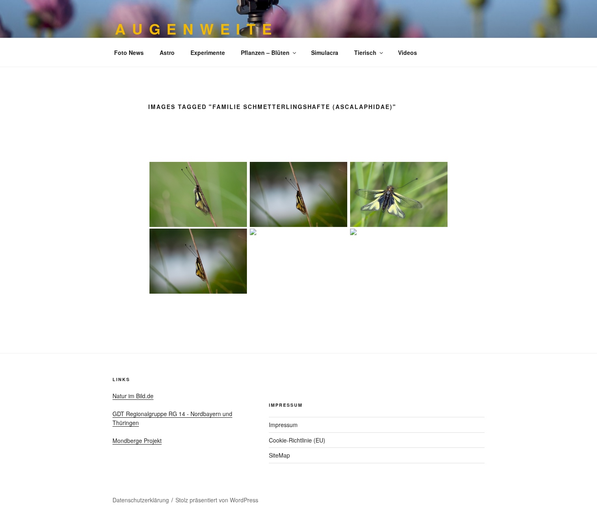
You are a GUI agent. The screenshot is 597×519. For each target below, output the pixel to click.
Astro (167, 52)
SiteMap (279, 455)
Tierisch (365, 52)
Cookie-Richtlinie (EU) (297, 440)
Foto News (129, 52)
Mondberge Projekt (137, 440)
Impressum (283, 425)
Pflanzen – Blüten (265, 52)
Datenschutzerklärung (140, 500)
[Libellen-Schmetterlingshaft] (198, 261)
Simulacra (324, 52)
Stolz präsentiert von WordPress (216, 500)
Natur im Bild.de (133, 396)
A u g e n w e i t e (194, 28)
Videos (407, 52)
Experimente (207, 52)
